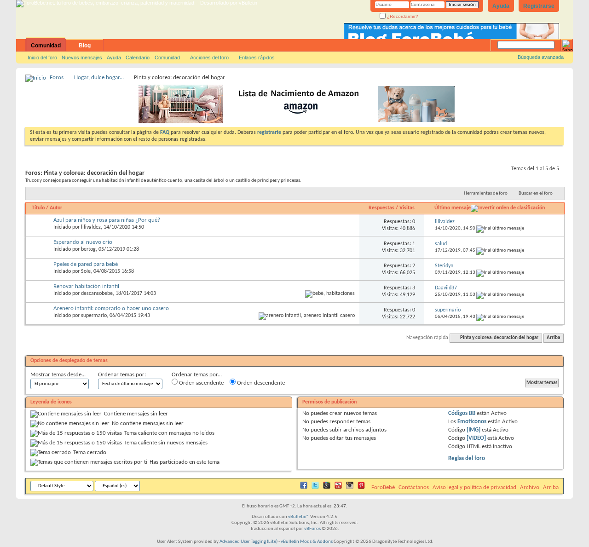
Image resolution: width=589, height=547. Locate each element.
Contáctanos (413, 487)
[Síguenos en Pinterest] (361, 487)
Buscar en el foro (536, 193)
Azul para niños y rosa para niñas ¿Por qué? (106, 220)
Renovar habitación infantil (86, 286)
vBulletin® (298, 516)
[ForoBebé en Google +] (326, 487)
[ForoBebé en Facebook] (303, 487)
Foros (57, 78)
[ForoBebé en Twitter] (315, 487)
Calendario (138, 57)
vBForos (312, 528)
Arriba (553, 337)
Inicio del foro (42, 57)
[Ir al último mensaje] (500, 228)
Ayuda (500, 6)
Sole (86, 271)
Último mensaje (452, 208)
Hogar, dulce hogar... (99, 78)
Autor (56, 208)
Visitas (407, 208)
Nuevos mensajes (82, 57)
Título (38, 208)
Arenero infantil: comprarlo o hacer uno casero (111, 308)
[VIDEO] (476, 438)
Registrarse (538, 6)
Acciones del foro (209, 57)
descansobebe (97, 293)
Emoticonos (471, 422)
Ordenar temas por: (122, 375)
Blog (85, 45)
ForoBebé (383, 487)
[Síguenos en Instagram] (349, 487)
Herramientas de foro (486, 193)
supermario (94, 315)
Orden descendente (260, 383)
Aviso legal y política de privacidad (474, 487)
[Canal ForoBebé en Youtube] (338, 487)
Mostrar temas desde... (58, 375)
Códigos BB (461, 413)
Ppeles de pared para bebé (85, 264)
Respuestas (381, 208)
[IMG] (473, 430)
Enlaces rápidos (257, 57)
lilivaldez (91, 227)
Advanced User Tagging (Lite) (248, 541)
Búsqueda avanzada (541, 57)
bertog (88, 249)
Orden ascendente (201, 383)
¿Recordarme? (402, 16)
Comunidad (46, 45)
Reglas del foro (466, 458)
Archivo (529, 487)
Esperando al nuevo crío (82, 242)
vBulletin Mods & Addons (307, 541)
